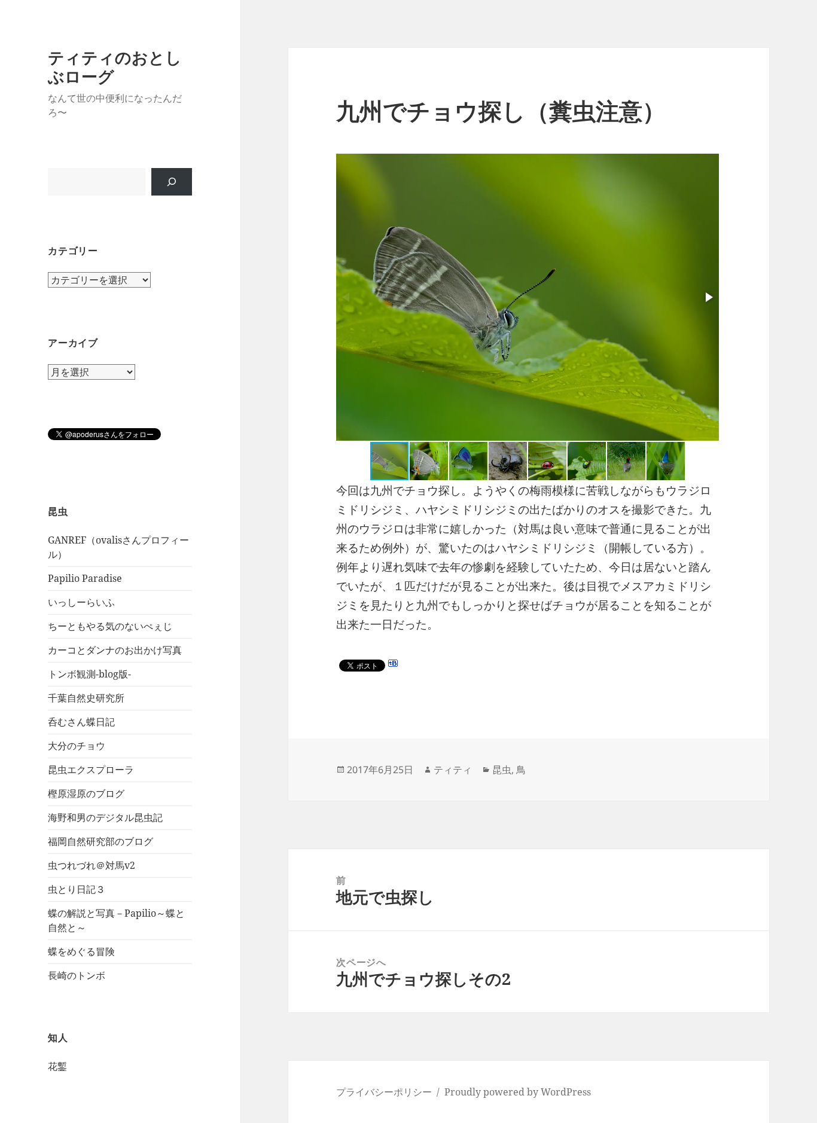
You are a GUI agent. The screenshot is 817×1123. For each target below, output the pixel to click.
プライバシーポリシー (384, 1091)
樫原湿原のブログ (86, 793)
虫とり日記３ (76, 889)
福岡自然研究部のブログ (100, 841)
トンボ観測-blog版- (89, 673)
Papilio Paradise (85, 578)
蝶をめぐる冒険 (81, 951)
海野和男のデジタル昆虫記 (105, 817)
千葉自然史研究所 (86, 697)
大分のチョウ (76, 745)
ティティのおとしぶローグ (115, 66)
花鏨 (57, 1066)
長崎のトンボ (76, 975)
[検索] (171, 182)
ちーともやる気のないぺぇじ (110, 626)
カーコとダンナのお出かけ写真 (115, 650)
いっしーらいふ (81, 602)
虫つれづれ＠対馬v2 (91, 865)
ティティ (453, 769)
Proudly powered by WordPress (517, 1091)
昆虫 (501, 769)
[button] (708, 297)
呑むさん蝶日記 (81, 721)
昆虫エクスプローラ (91, 769)
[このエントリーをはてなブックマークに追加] (393, 663)
